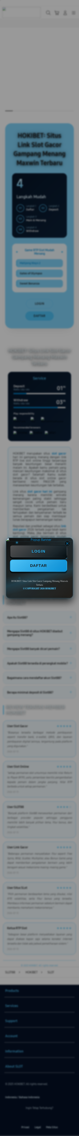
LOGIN (38, 551)
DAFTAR (38, 566)
